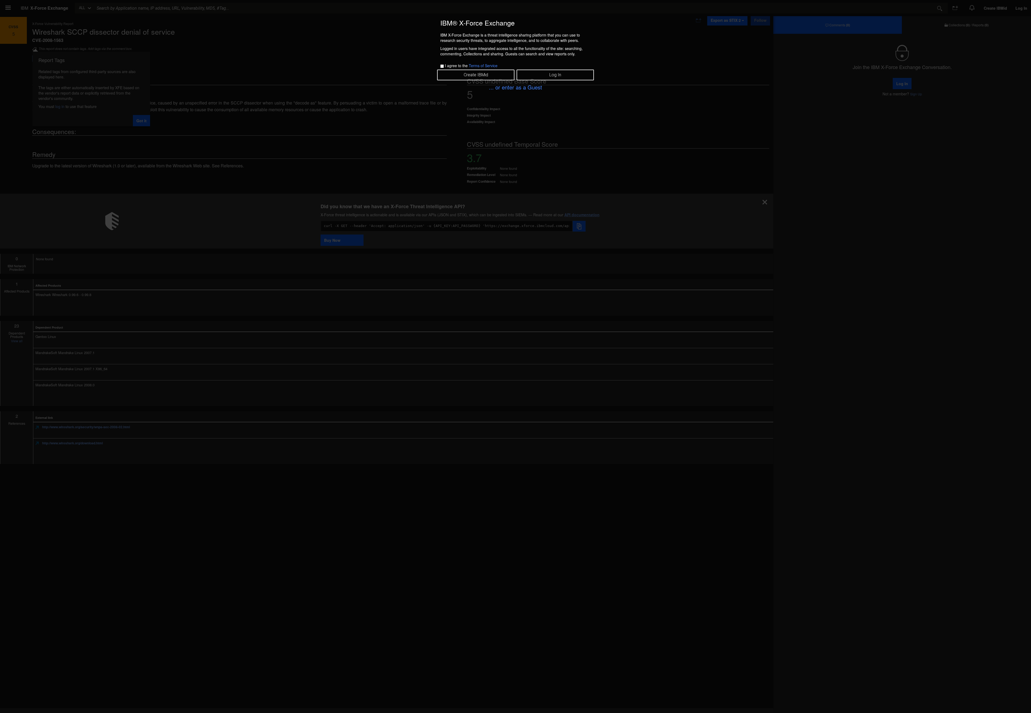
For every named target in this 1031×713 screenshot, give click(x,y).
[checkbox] (442, 66)
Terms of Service (483, 65)
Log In (555, 74)
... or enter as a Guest (515, 87)
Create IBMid (476, 74)
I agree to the (471, 65)
